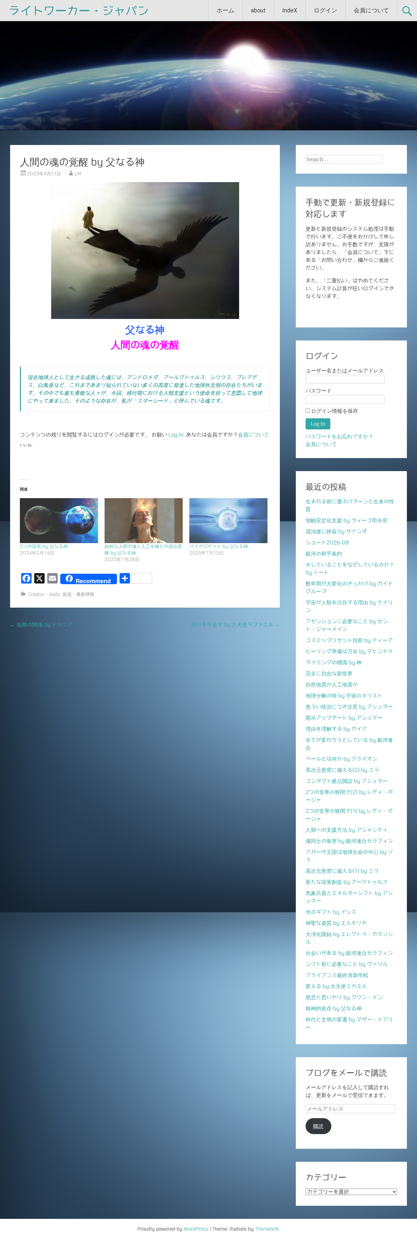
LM (78, 173)
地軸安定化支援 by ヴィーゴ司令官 (347, 520)
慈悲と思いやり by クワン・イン (344, 997)
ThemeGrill (267, 1229)
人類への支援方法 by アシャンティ (347, 829)
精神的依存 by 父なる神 (334, 1008)
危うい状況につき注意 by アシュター (349, 706)
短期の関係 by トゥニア (41, 624)
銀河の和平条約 (324, 553)
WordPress (196, 1229)
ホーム (225, 10)
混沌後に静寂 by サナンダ (336, 531)
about (258, 10)
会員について (371, 10)
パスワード (319, 391)
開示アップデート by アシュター (344, 717)
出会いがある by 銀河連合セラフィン (349, 953)
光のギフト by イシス (331, 912)
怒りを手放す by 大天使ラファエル (235, 624)
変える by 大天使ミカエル (336, 986)
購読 (318, 1126)
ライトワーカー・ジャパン (78, 10)
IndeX (289, 10)
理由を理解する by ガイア (336, 728)
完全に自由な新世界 (329, 673)
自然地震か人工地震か (332, 684)
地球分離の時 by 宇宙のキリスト (344, 695)
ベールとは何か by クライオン (341, 758)
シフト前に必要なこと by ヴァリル (347, 964)
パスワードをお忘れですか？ (339, 436)
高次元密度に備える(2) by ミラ (342, 769)
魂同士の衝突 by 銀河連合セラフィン (349, 840)
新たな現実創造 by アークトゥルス (347, 882)
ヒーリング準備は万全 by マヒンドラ (349, 651)
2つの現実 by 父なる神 (44, 546)
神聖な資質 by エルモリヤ (336, 923)
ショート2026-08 (327, 542)
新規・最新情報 (78, 594)
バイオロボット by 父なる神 (218, 546)
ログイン (325, 10)
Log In (175, 434)
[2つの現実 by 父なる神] (59, 520)
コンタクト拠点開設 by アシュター (347, 781)
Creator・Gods (44, 594)
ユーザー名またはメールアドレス (345, 370)
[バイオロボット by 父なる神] (228, 520)
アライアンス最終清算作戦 (337, 975)
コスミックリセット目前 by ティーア (349, 640)
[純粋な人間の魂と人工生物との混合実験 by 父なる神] (144, 520)
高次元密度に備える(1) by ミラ (342, 870)
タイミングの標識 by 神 (334, 662)
